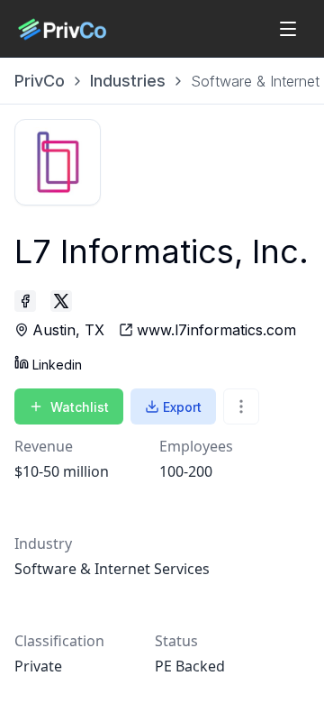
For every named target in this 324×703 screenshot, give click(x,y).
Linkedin (57, 364)
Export (182, 407)
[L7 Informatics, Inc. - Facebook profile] (25, 301)
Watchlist (79, 407)
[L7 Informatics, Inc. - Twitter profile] (61, 301)
